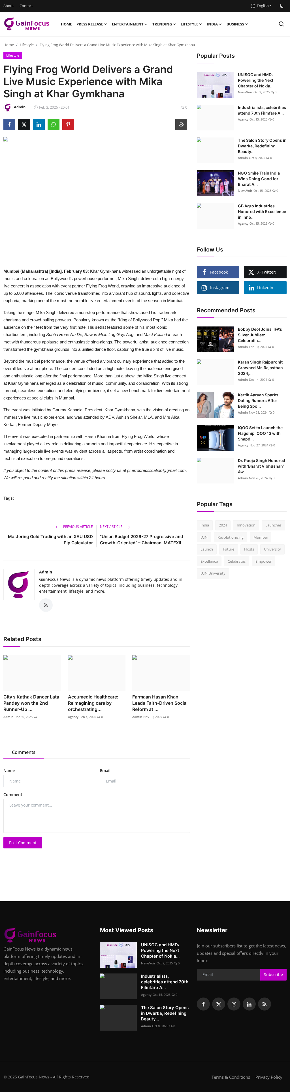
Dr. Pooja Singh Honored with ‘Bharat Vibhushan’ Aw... (261, 466)
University (272, 549)
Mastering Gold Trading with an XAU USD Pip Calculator (50, 539)
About (8, 5)
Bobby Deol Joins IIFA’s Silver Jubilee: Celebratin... (260, 335)
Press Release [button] (89, 24)
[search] (281, 24)
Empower (263, 561)
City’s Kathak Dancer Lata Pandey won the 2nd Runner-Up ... (31, 703)
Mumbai (260, 537)
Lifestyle (27, 44)
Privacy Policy (268, 1077)
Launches (273, 525)
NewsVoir (245, 92)
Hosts (249, 549)
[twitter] (218, 1004)
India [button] (212, 24)
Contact (26, 5)
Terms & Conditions (231, 1077)
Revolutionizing (231, 537)
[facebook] (203, 1004)
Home (66, 24)
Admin (45, 572)
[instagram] (233, 1004)
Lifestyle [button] (189, 24)
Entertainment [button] (128, 24)
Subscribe (273, 974)
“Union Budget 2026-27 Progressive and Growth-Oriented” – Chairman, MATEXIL (141, 539)
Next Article (111, 526)
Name (9, 770)
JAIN (204, 537)
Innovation (246, 525)
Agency (73, 717)
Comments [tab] (23, 752)
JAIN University (213, 573)
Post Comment (23, 842)
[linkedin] (249, 1004)
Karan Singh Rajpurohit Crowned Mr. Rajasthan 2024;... (260, 368)
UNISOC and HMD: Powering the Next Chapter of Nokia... (256, 80)
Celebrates (237, 561)
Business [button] (235, 24)
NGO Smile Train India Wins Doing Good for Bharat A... (259, 179)
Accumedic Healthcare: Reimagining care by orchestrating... (93, 703)
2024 (223, 525)
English (262, 5)
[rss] (264, 1004)
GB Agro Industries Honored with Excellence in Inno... (262, 211)
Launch (207, 549)
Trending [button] (162, 24)
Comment (12, 794)
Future (228, 549)
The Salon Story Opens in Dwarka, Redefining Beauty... (262, 146)
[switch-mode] (282, 6)
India (205, 525)
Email (105, 770)
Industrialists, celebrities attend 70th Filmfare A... (262, 110)
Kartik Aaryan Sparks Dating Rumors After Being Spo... (258, 400)
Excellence (209, 561)
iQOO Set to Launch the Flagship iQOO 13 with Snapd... (260, 433)
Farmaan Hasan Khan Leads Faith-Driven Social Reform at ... (159, 703)
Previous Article (77, 526)
